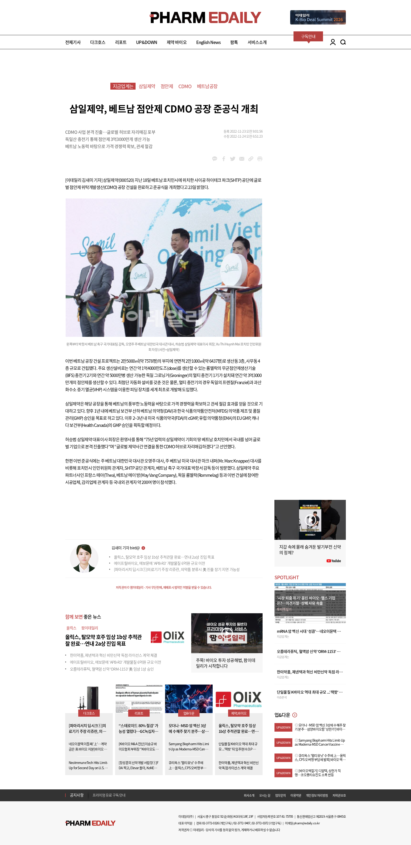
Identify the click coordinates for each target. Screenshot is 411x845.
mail (242, 158)
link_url (251, 158)
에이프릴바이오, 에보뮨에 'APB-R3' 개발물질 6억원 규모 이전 (159, 563)
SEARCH (343, 42)
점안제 (167, 86)
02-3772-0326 (210, 823)
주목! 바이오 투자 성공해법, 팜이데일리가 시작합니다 (225, 663)
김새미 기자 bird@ (126, 547)
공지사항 (76, 795)
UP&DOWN (146, 42)
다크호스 (98, 42)
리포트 (121, 42)
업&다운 (188, 713)
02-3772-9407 (242, 823)
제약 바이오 (177, 42)
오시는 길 (264, 795)
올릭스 (71, 628)
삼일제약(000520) (118, 180)
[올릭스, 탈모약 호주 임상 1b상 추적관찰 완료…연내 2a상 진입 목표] (167, 636)
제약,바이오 (238, 713)
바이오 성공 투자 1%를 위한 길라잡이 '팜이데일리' (127, 795)
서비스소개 (257, 42)
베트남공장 (207, 86)
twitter (232, 158)
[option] (130, 795)
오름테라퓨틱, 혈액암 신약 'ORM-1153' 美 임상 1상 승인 (112, 669)
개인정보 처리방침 (317, 795)
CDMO (184, 86)
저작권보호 (339, 795)
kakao (214, 158)
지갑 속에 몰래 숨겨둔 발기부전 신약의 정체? (310, 550)
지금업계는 (123, 86)
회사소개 (249, 795)
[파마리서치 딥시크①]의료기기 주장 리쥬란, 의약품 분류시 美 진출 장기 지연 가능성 (177, 569)
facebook (223, 158)
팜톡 (234, 42)
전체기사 (73, 42)
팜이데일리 (89, 628)
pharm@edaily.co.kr (307, 823)
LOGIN (331, 42)
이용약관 (295, 795)
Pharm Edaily (90, 823)
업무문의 (280, 795)
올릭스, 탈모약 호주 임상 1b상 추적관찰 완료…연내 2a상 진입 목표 (164, 557)
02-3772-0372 (260, 823)
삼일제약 (147, 86)
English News (208, 42)
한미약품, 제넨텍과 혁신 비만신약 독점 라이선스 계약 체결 (113, 655)
